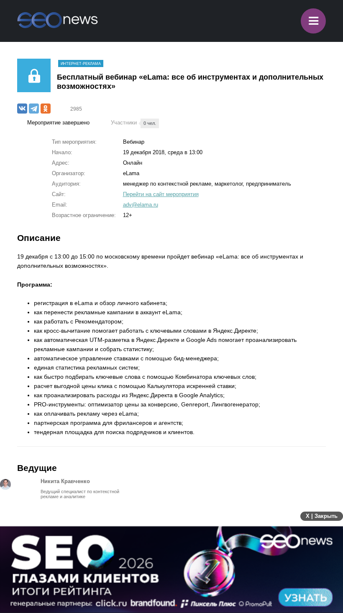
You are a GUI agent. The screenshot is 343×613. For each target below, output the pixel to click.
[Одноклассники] (46, 108)
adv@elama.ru (140, 205)
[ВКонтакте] (22, 108)
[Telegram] (34, 108)
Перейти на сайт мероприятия (161, 194)
